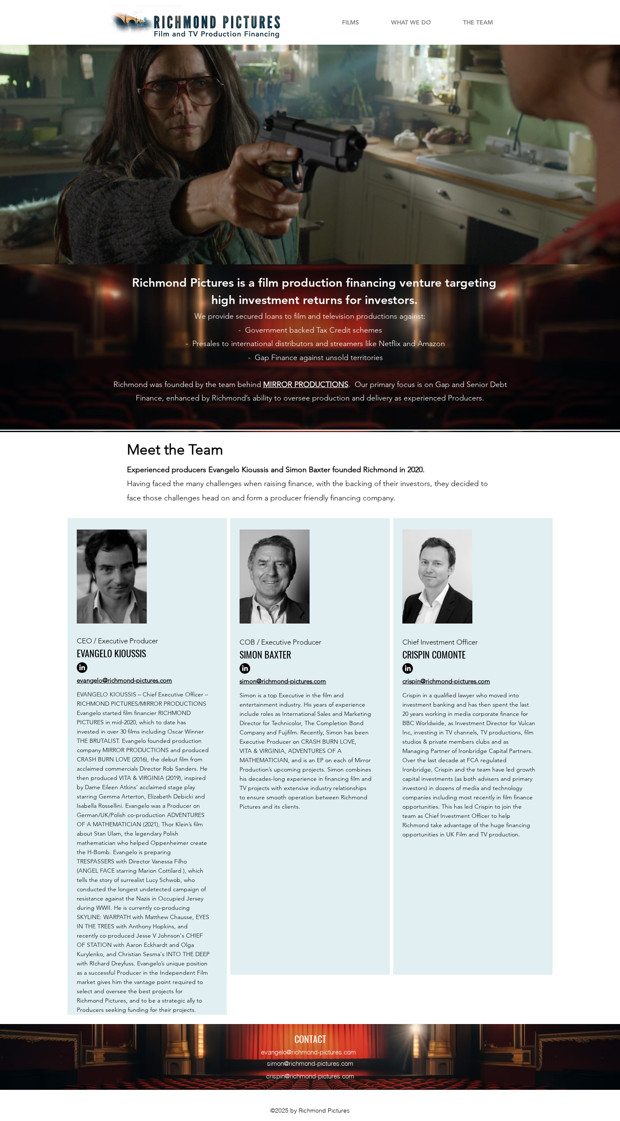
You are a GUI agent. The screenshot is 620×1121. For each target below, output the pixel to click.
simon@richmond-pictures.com (310, 1063)
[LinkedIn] (82, 667)
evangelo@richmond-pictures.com (308, 1052)
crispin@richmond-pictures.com (310, 1076)
